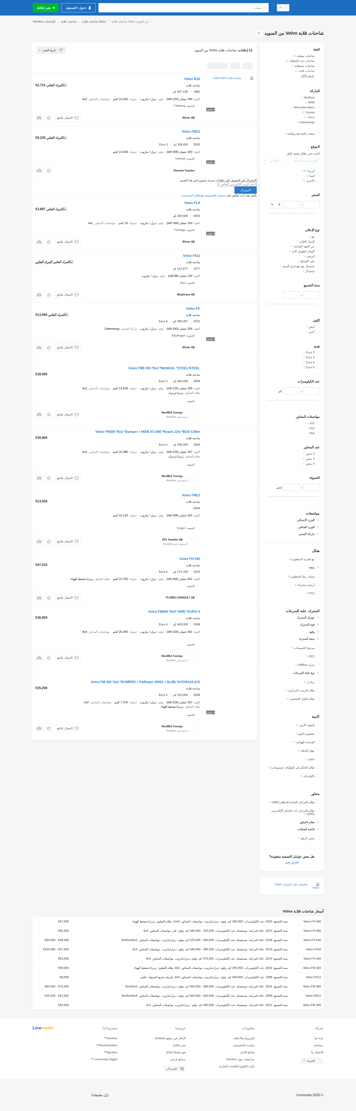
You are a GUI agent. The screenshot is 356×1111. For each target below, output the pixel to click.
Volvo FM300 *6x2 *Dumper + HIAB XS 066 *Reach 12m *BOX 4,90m (147, 431)
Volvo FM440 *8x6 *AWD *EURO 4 (174, 611)
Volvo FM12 (191, 131)
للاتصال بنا (317, 1052)
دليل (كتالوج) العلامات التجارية (236, 1066)
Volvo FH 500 (312, 921)
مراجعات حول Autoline (240, 1059)
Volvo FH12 (313, 977)
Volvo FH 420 (312, 958)
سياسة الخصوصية (214, 195)
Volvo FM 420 (312, 967)
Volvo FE (193, 308)
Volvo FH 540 (189, 559)
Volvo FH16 (313, 949)
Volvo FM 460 (312, 986)
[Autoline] (308, 7)
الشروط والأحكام (244, 1038)
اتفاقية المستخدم (191, 195)
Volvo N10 (192, 79)
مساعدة (318, 1045)
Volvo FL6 (192, 203)
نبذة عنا (319, 1038)
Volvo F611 (191, 255)
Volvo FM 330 (312, 1005)
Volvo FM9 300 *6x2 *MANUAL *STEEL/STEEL (164, 368)
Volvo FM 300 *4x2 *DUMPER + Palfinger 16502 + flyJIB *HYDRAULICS (145, 682)
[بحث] (264, 7)
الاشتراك (245, 190)
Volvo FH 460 (312, 930)
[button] (49, 118)
